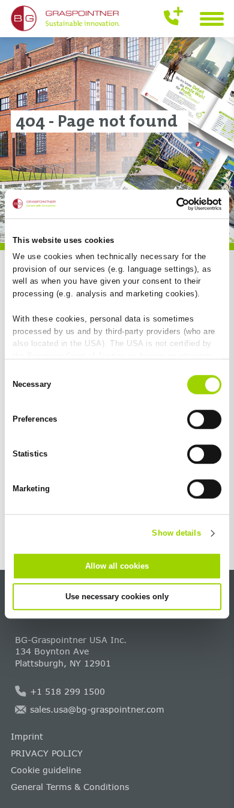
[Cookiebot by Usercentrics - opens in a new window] (169, 204)
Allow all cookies (117, 565)
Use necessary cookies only (117, 596)
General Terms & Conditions (70, 787)
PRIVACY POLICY (47, 753)
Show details (176, 532)
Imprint (27, 736)
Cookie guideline (46, 770)
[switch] (204, 419)
